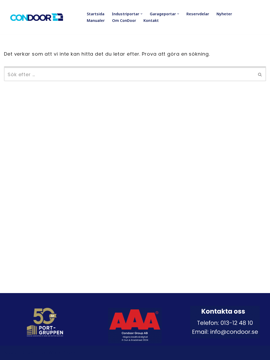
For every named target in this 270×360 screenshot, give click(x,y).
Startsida (95, 13)
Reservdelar (197, 13)
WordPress (62, 352)
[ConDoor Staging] (36, 17)
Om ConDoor (124, 20)
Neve (10, 352)
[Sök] (260, 73)
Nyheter (224, 13)
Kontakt (151, 20)
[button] (141, 14)
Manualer (96, 20)
